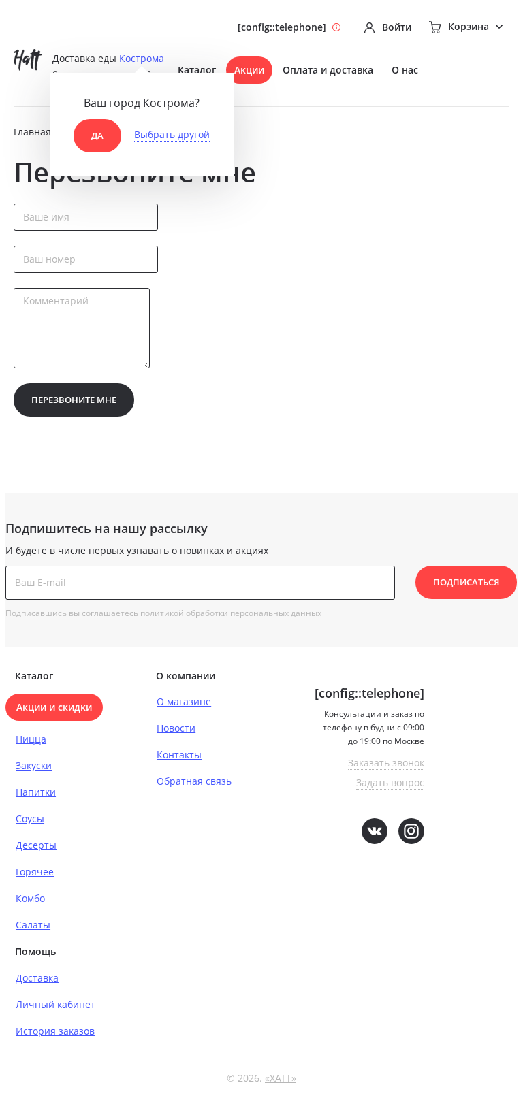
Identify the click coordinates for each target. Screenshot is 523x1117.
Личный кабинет (55, 1004)
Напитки (36, 792)
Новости (176, 728)
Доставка (37, 977)
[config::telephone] (282, 26)
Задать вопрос (390, 782)
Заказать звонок (386, 762)
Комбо (30, 898)
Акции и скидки (54, 706)
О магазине (184, 701)
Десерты (36, 845)
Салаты (33, 924)
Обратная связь (194, 781)
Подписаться (466, 582)
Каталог (197, 69)
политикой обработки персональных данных (230, 613)
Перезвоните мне (73, 399)
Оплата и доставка (328, 69)
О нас (405, 69)
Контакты (179, 754)
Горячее (35, 871)
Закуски (34, 765)
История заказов (55, 1030)
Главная (32, 131)
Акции (249, 69)
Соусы (30, 818)
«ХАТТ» (280, 1077)
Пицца (31, 738)
